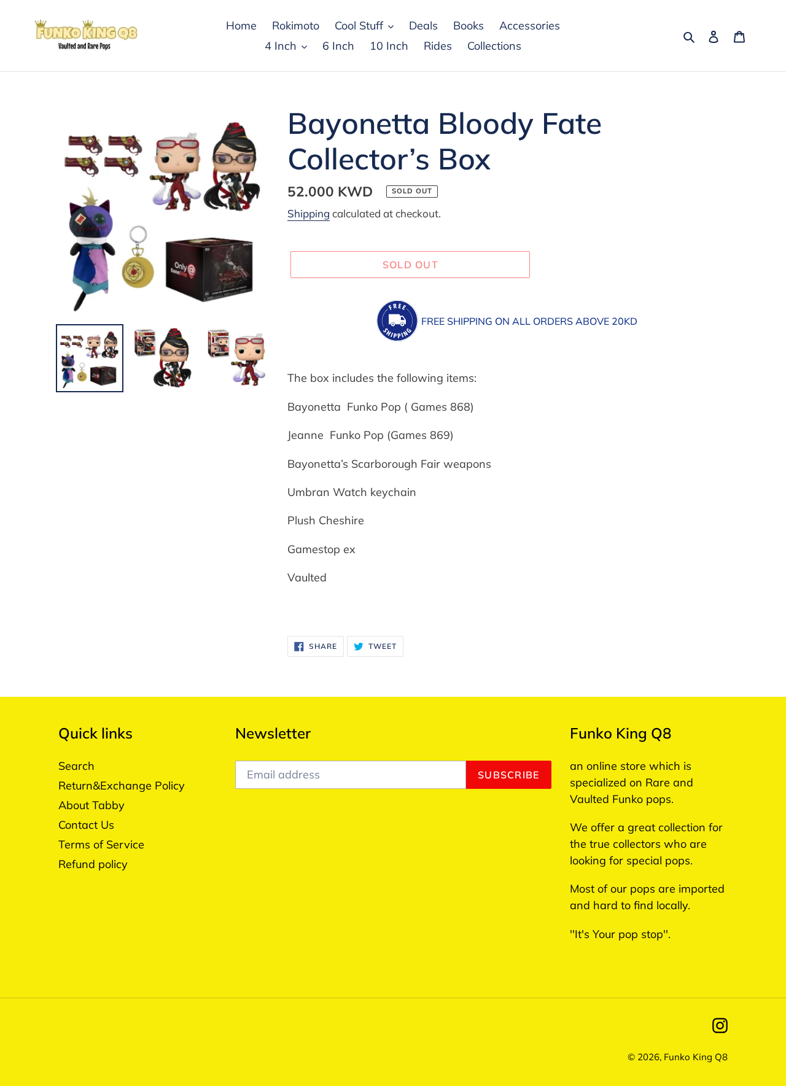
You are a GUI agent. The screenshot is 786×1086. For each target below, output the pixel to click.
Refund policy (93, 864)
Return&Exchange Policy (121, 785)
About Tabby (91, 805)
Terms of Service (101, 844)
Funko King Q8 (696, 1057)
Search (76, 766)
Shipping (308, 213)
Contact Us (86, 825)
